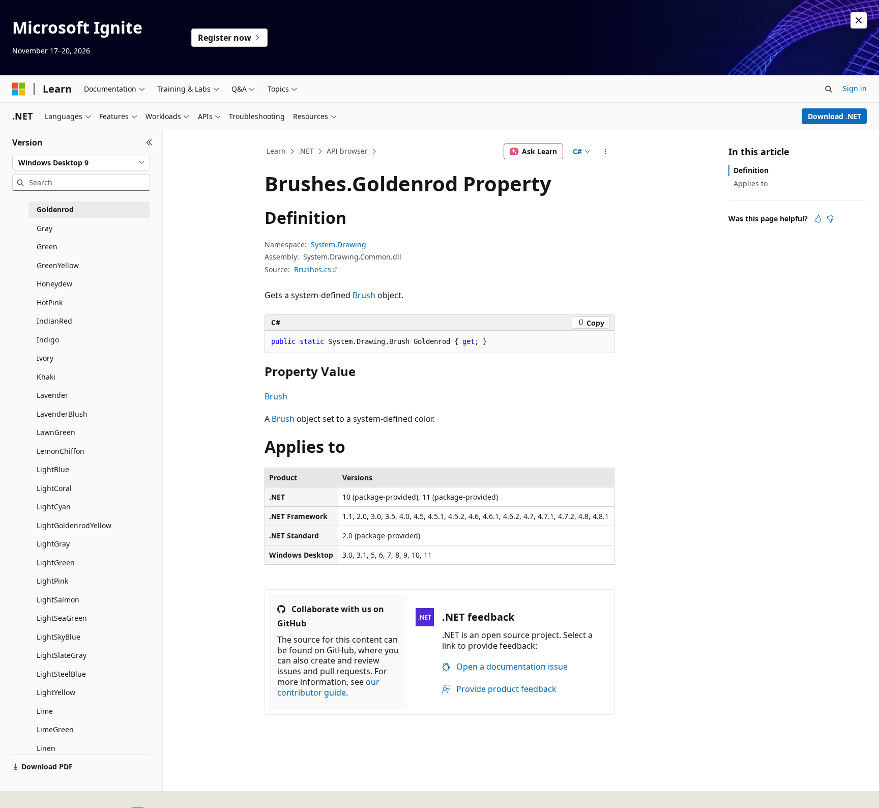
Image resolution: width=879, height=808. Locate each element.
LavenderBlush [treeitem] (62, 414)
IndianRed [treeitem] (54, 321)
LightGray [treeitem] (53, 544)
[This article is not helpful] (830, 219)
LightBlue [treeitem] (53, 469)
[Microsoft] (18, 89)
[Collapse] (149, 142)
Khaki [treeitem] (46, 377)
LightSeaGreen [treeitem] (62, 618)
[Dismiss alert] (859, 20)
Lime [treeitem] (45, 711)
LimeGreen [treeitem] (55, 729)
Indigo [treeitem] (48, 339)
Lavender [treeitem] (52, 395)
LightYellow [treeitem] (56, 692)
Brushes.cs (312, 269)
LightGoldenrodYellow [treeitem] (74, 525)
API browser (347, 151)
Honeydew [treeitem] (54, 283)
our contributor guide (328, 687)
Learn (276, 151)
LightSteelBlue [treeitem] (61, 674)
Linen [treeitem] (46, 748)
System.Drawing (338, 244)
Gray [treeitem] (44, 228)
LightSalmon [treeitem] (58, 599)
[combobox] (81, 163)
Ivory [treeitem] (45, 358)
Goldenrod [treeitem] (55, 209)
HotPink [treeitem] (50, 302)
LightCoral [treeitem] (54, 488)
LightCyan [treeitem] (54, 506)
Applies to (751, 183)
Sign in (855, 88)
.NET (306, 151)
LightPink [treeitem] (52, 581)
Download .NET (834, 116)
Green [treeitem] (47, 246)
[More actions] (605, 151)
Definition (751, 170)
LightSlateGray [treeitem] (61, 655)
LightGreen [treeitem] (56, 562)
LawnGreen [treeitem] (56, 432)
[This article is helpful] (818, 219)
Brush (364, 295)
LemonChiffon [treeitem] (60, 451)
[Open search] (828, 89)
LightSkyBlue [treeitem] (58, 637)
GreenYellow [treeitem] (58, 265)
